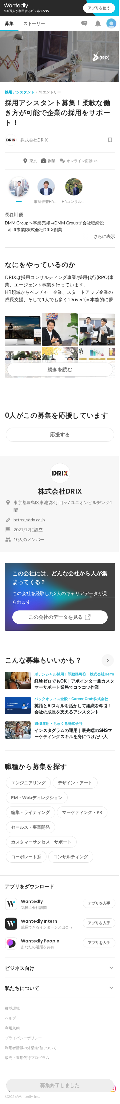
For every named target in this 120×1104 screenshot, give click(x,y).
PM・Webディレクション (36, 797)
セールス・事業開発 (30, 827)
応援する (60, 434)
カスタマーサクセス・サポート (41, 842)
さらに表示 (104, 236)
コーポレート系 (26, 857)
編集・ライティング (30, 812)
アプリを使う (99, 7)
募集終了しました (60, 1085)
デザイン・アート (75, 783)
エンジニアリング (28, 783)
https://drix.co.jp (29, 519)
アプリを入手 (99, 903)
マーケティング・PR (82, 812)
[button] (62, 886)
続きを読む (60, 369)
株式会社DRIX (60, 491)
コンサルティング (71, 857)
